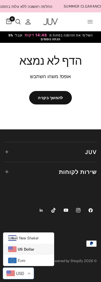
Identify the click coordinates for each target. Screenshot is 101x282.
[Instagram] (78, 210)
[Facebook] (90, 210)
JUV (91, 152)
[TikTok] (53, 210)
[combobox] (18, 273)
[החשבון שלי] (28, 21)
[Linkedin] (41, 210)
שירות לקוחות (78, 172)
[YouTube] (66, 210)
